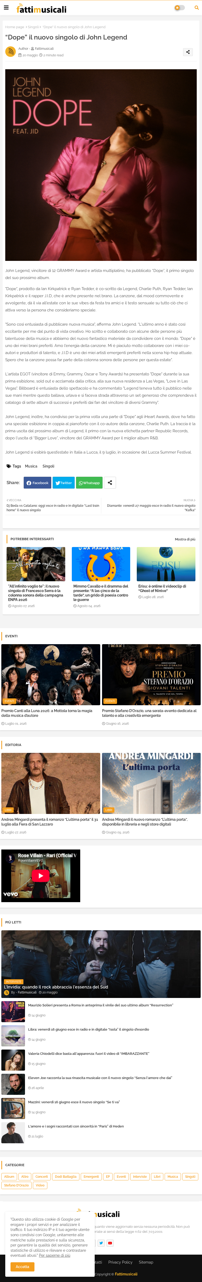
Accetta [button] (22, 1267)
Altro (24, 1177)
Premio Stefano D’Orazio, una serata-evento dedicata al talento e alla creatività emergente (149, 713)
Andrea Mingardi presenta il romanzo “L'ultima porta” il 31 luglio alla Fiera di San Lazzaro (49, 821)
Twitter (66, 483)
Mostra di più (185, 539)
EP (108, 1177)
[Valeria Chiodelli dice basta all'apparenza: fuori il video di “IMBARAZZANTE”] (13, 1060)
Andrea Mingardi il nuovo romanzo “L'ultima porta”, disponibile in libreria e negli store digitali (145, 821)
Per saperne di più (54, 1255)
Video (40, 1185)
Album (9, 1177)
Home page (14, 27)
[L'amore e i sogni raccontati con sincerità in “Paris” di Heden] (13, 1132)
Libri (157, 1177)
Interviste (140, 1177)
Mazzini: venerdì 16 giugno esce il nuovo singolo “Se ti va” (74, 1102)
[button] (196, 7)
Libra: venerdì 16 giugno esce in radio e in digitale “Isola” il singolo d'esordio (88, 1029)
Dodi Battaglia (66, 1177)
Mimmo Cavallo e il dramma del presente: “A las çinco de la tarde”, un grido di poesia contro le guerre (100, 593)
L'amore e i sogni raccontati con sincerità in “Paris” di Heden (76, 1126)
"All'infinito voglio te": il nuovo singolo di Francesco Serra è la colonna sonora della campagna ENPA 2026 (35, 593)
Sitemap (146, 1262)
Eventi (121, 1177)
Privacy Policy (120, 1262)
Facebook (40, 483)
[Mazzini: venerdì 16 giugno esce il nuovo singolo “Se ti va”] (13, 1108)
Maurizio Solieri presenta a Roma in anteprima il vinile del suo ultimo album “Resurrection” (100, 1005)
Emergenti (91, 1177)
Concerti (42, 1177)
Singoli (33, 27)
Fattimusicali (126, 1274)
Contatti (95, 1262)
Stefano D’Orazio (16, 1185)
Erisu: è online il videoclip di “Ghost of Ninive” (162, 588)
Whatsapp (91, 483)
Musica (31, 466)
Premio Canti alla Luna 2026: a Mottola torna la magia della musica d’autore (46, 713)
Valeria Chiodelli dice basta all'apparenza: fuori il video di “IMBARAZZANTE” (88, 1054)
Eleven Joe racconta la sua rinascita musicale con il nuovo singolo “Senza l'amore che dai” (100, 1078)
